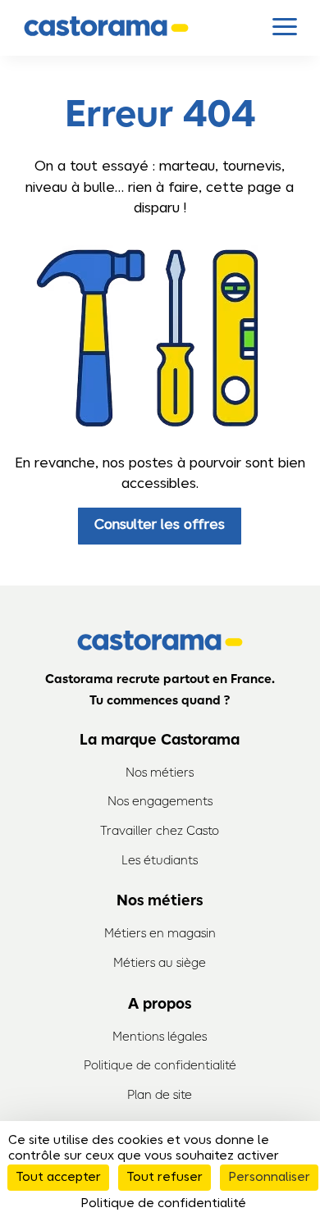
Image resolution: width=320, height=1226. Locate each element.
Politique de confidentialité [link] (163, 1203)
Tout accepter (58, 1177)
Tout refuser (164, 1177)
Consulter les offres (159, 525)
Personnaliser (269, 1177)
